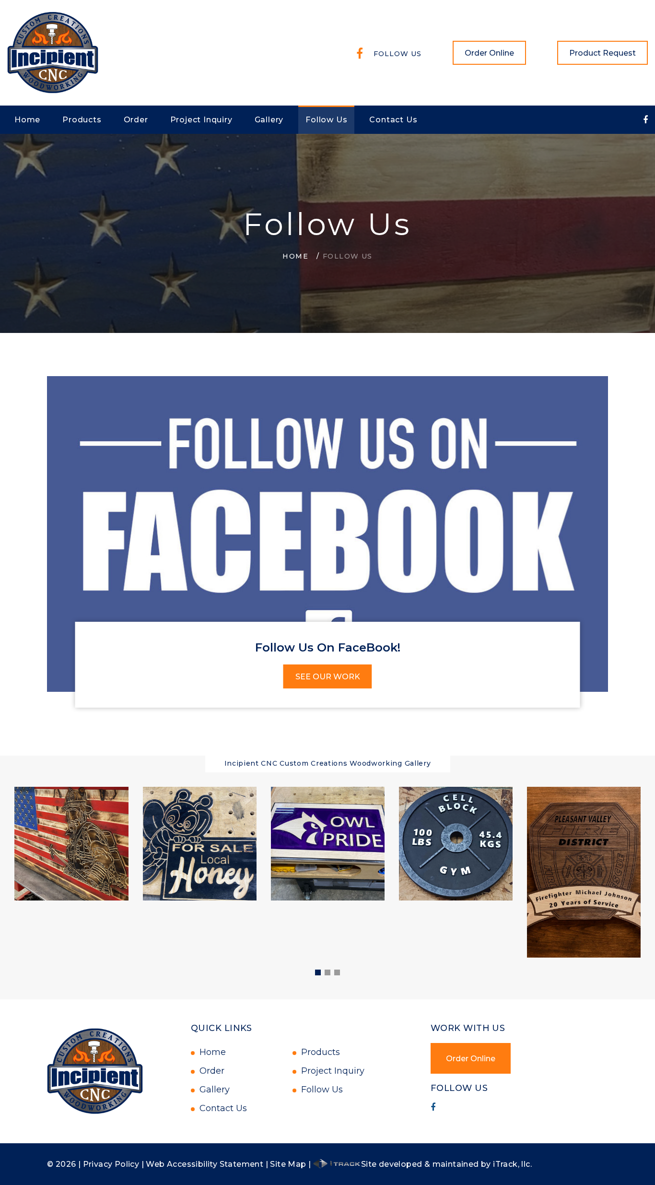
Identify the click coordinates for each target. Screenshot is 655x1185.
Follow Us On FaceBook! (327, 647)
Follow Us (397, 53)
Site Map (288, 1164)
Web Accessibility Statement (204, 1164)
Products (81, 119)
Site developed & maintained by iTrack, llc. (446, 1164)
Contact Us (393, 119)
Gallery (269, 119)
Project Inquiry (201, 119)
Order (136, 119)
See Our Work (327, 676)
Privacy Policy (111, 1164)
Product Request (602, 53)
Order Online (489, 53)
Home (27, 119)
